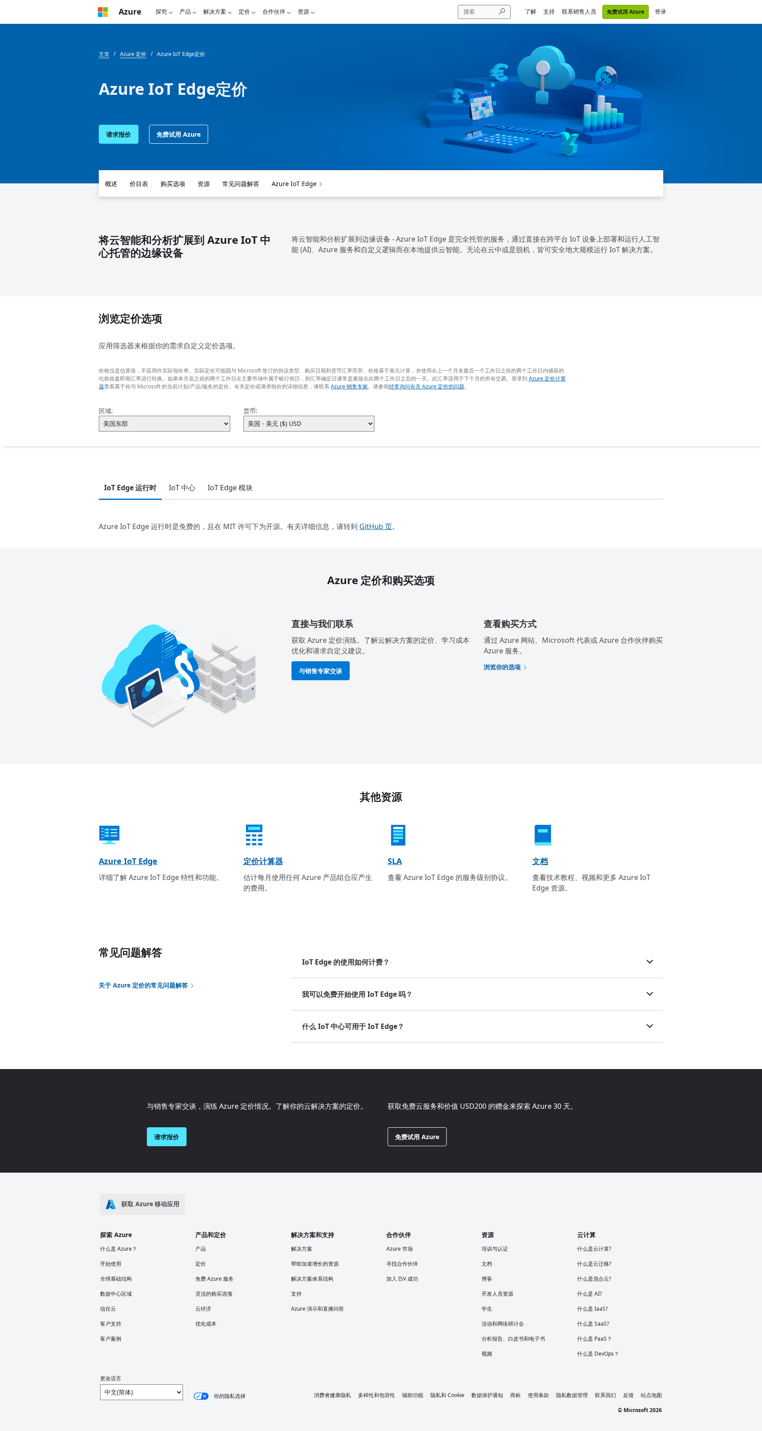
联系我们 (605, 1395)
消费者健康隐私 (332, 1395)
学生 (487, 1308)
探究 (161, 11)
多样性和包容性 (376, 1395)
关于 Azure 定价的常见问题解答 (143, 985)
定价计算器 (263, 861)
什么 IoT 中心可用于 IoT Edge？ (353, 1026)
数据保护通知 (487, 1395)
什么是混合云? (594, 1278)
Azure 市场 (399, 1248)
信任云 (108, 1308)
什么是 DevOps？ (598, 1353)
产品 (185, 11)
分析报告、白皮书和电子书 (513, 1338)
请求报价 (118, 134)
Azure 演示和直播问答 (317, 1308)
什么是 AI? (589, 1293)
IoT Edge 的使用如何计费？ (346, 962)
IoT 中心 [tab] (182, 487)
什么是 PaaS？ (594, 1338)
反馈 (628, 1395)
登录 (660, 11)
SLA (395, 861)
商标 (515, 1395)
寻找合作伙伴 (402, 1263)
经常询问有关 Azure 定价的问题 (426, 386)
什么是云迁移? (594, 1263)
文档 (540, 861)
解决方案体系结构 (312, 1278)
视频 (487, 1353)
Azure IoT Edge (294, 183)
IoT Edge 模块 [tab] (230, 487)
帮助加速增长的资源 (315, 1263)
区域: (106, 410)
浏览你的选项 (502, 667)
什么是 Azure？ (118, 1248)
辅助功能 (412, 1395)
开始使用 (110, 1263)
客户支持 (110, 1323)
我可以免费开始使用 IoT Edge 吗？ (357, 994)
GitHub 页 (375, 526)
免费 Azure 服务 (214, 1278)
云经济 (203, 1308)
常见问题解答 (240, 183)
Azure (130, 11)
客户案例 (110, 1338)
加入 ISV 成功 (402, 1278)
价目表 (139, 183)
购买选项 (173, 183)
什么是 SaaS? (593, 1323)
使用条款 (538, 1395)
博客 (487, 1278)
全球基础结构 (116, 1278)
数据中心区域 (116, 1293)
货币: (250, 410)
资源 (303, 11)
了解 (530, 11)
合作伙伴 (273, 11)
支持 (549, 11)
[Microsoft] (102, 11)
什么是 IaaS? (592, 1308)
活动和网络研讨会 (503, 1323)
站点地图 (651, 1395)
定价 (244, 11)
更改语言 (110, 1378)
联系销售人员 (579, 11)
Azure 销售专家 (349, 386)
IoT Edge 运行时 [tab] (130, 487)
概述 (111, 183)
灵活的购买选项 (213, 1293)
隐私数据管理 (572, 1395)
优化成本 (206, 1323)
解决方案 (214, 11)
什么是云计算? (594, 1248)
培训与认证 (495, 1248)
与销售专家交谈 (320, 671)
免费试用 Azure (625, 11)
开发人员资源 (497, 1293)
